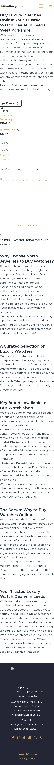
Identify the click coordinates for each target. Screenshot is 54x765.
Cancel (4, 159)
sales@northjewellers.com (27, 724)
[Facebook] (13, 737)
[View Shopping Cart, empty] (50, 6)
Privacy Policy (27, 758)
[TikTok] (24, 737)
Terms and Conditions (27, 754)
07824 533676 (31, 728)
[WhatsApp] (35, 737)
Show (5, 155)
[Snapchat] (30, 737)
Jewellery (9, 130)
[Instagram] (18, 737)
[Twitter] (41, 737)
